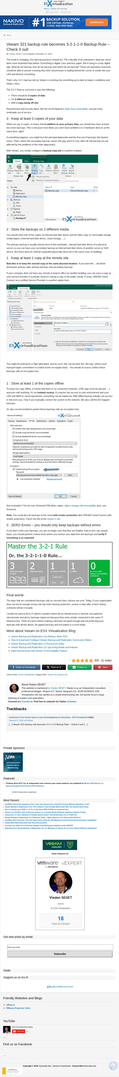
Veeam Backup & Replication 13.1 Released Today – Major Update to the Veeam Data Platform (43, 817)
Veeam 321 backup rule (57, 675)
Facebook (27, 701)
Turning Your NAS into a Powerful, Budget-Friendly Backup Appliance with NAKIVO (39, 825)
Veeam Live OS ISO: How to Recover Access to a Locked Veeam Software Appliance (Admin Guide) (45, 812)
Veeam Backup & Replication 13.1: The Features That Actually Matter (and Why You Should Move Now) (46, 807)
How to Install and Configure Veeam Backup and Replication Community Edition (51, 640)
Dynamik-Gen (45, 1066)
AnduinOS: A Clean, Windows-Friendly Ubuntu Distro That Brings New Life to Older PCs (41, 815)
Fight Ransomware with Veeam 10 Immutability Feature (39, 650)
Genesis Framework (62, 1066)
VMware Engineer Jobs (18, 1008)
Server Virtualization (26, 675)
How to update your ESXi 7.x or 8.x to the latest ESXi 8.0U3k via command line (36, 809)
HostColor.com (89, 1066)
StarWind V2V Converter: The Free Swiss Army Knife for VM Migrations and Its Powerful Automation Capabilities (51, 820)
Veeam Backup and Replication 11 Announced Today (37, 643)
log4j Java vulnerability (76, 108)
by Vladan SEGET (56, 688)
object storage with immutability (80, 505)
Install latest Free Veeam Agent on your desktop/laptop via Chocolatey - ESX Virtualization (48, 717)
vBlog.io (10, 1005)
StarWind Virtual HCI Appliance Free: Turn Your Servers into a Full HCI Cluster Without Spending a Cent (47, 804)
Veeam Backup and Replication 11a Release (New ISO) (39, 636)
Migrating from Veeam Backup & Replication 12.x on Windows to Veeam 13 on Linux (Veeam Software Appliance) (51, 828)
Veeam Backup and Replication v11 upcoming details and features (44, 647)
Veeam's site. (54, 519)
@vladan (71, 701)
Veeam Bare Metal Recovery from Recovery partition (26, 823)
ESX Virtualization (59, 7)
